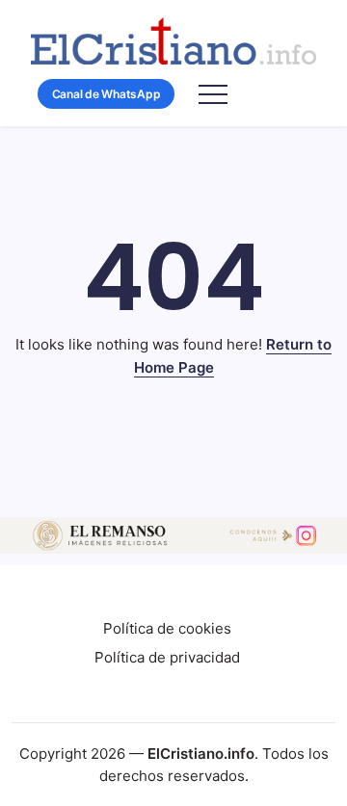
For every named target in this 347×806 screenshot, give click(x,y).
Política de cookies (167, 628)
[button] (106, 94)
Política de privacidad (167, 657)
